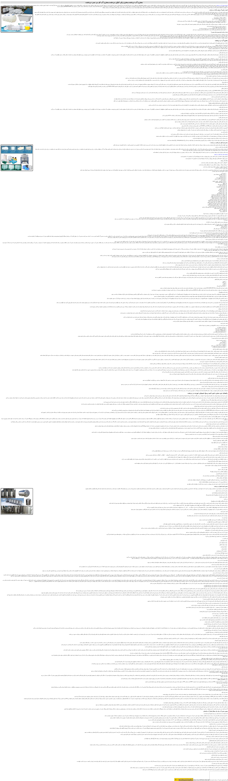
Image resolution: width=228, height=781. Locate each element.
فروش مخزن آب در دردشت (222, 5)
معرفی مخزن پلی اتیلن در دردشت (221, 154)
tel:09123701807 (186, 779)
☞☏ (184, 779)
